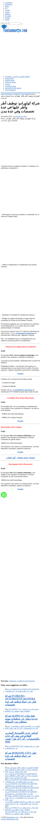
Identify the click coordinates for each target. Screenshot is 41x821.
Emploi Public (10, 80)
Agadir (7, 10)
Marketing (8, 94)
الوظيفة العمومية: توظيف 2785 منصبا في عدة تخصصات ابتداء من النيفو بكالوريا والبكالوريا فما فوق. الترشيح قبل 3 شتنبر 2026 (21, 776)
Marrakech (8, 4)
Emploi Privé (9, 78)
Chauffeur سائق (10, 86)
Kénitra (7, 18)
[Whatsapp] (4, 495)
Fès (6, 8)
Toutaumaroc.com (12, 817)
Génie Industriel (10, 90)
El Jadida (8, 16)
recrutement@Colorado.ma (23, 390)
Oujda (7, 20)
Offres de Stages (10, 82)
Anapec (7, 84)
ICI (12, 333)
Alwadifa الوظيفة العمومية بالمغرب (17, 76)
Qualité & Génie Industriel (22, 94)
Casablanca (9, 2)
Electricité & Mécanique (13, 88)
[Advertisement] (20, 53)
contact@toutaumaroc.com (10, 819)
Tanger (7, 12)
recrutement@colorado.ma (24, 333)
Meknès (7, 14)
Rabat (7, 6)
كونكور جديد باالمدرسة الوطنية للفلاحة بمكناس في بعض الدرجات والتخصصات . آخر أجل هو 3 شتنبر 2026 (22, 804)
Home (3, 94)
